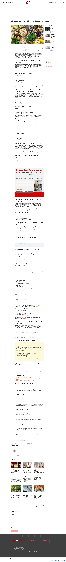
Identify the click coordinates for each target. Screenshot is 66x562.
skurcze (20, 440)
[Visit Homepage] (33, 2)
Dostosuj (51, 560)
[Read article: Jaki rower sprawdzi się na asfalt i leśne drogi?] (16, 488)
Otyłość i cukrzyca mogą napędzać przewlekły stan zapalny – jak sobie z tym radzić (52, 49)
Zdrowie (18, 23)
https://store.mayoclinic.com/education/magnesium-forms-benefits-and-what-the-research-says (28, 379)
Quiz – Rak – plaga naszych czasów (33, 549)
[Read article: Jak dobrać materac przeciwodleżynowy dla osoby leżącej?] (27, 488)
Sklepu (53, 2)
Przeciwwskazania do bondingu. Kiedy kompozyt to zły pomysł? (39, 471)
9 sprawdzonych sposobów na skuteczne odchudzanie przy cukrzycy (52, 42)
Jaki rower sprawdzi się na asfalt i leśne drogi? (15, 495)
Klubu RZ (12, 2)
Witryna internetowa (30, 527)
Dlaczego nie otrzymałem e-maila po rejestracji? (33, 542)
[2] (20, 379)
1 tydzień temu (52, 32)
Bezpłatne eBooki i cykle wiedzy (33, 545)
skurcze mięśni (23, 440)
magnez (17, 440)
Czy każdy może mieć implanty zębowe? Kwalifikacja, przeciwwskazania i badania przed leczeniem (15, 473)
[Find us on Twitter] (3, 2)
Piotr (15, 23)
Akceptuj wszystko (61, 560)
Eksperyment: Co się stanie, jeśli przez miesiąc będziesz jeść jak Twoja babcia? (49, 58)
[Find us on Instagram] (6, 2)
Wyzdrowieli (33, 544)
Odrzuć (56, 560)
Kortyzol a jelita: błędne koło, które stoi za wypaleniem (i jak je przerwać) (52, 29)
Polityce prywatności (19, 189)
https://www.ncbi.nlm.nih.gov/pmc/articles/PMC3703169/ (25, 380)
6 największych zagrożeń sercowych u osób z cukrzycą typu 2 (52, 36)
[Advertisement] (33, 13)
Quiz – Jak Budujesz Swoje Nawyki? (33, 551)
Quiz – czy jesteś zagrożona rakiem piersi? (33, 550)
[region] (33, 559)
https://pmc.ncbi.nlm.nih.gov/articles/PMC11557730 (24, 377)
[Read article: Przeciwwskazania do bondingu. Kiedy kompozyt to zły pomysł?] (39, 464)
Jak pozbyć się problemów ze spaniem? (29, 166)
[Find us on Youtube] (48, 542)
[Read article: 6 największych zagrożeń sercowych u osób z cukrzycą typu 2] (47, 35)
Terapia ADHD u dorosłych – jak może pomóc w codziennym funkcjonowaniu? (38, 496)
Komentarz (13, 514)
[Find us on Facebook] (45, 542)
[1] (32, 377)
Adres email (13, 527)
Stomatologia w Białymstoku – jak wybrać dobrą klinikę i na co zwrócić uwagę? (27, 472)
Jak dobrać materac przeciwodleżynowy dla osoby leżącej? (27, 495)
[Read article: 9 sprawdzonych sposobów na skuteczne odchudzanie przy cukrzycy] (47, 41)
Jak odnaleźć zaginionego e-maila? (33, 543)
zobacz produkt (25, 318)
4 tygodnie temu (53, 38)
